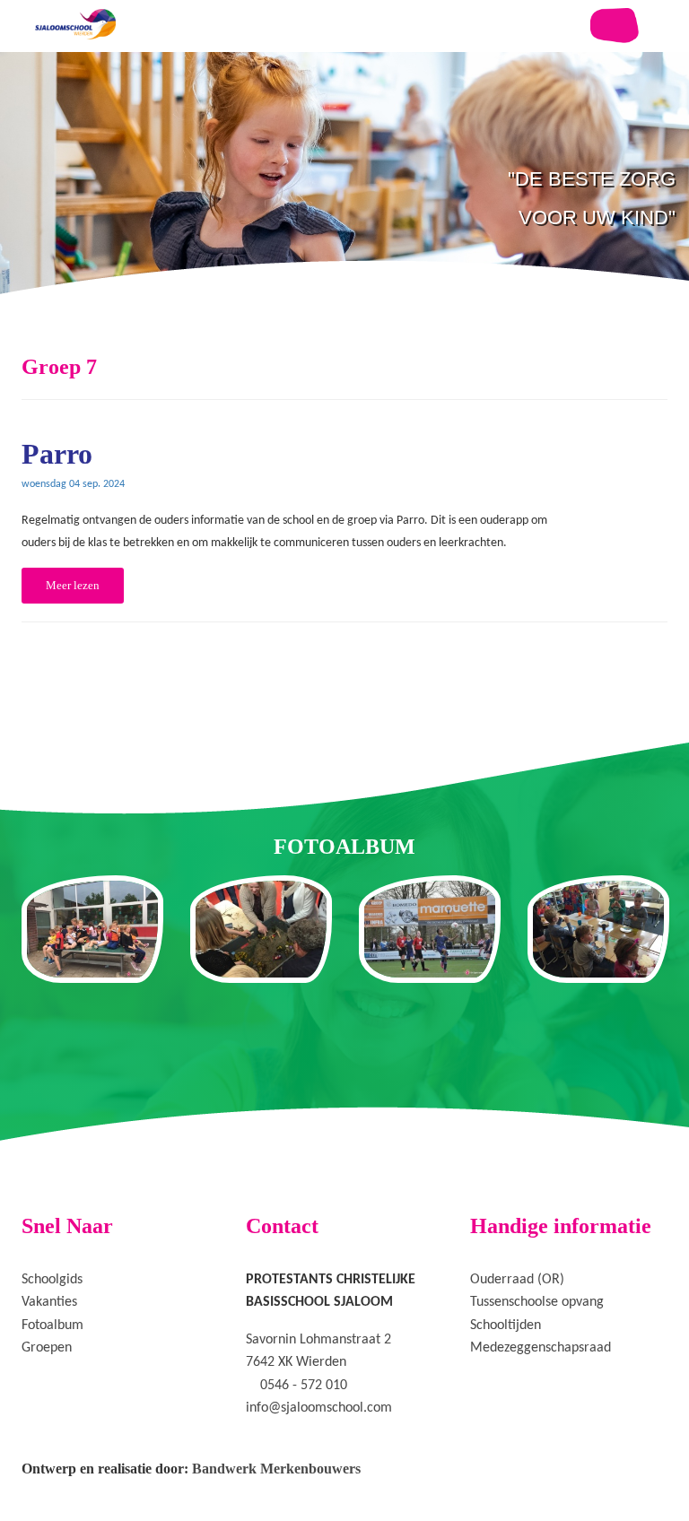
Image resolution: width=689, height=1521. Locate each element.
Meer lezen (73, 585)
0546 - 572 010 (303, 1385)
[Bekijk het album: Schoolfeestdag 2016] (92, 929)
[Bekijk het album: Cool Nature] (261, 929)
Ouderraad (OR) (517, 1280)
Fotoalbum (52, 1325)
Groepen (47, 1348)
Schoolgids (52, 1280)
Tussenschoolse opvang (537, 1302)
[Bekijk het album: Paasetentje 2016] (598, 929)
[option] (344, 215)
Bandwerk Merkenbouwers (276, 1468)
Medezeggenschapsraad (540, 1348)
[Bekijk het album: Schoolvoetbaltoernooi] (430, 929)
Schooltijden (505, 1325)
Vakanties (49, 1302)
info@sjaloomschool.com (319, 1408)
